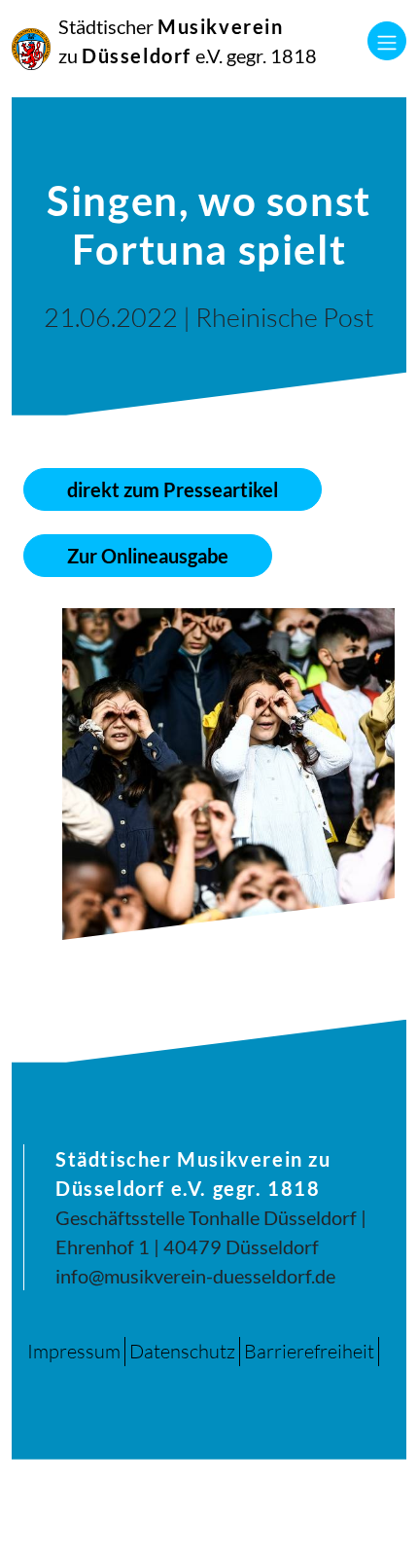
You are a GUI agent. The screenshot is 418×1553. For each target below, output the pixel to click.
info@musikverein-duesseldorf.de (195, 1275)
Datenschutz (182, 1351)
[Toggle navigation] (386, 40)
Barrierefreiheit (309, 1351)
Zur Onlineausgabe (147, 555)
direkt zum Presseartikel (172, 489)
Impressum (74, 1351)
